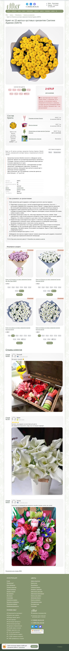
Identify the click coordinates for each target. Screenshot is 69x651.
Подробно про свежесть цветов (36, 239)
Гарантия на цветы (12, 600)
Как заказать (10, 593)
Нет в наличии (49, 93)
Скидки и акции (11, 591)
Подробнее (22, 647)
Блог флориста (11, 585)
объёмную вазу (22, 204)
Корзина (50, 5)
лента (23, 189)
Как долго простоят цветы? (18, 239)
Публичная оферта (12, 604)
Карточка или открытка (35, 138)
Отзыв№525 (8, 501)
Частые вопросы (11, 589)
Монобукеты (34, 585)
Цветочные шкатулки (36, 591)
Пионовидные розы (36, 602)
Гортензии (34, 606)
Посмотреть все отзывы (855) (14, 571)
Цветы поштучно (35, 581)
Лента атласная (33, 125)
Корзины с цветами (36, 589)
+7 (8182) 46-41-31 (32, 6)
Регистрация (55, 3)
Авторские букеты (36, 598)
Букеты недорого (35, 600)
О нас (8, 581)
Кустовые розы (35, 604)
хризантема (20, 187)
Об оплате (10, 595)
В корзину (19, 294)
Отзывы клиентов (14, 350)
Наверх (60, 646)
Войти (49, 3)
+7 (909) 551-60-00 (37, 623)
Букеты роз (34, 583)
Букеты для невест (36, 595)
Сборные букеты (35, 587)
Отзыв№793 (8, 418)
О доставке (10, 598)
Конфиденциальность (13, 606)
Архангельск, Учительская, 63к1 (39, 613)
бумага (19, 189)
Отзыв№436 (8, 355)
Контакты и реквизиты (13, 602)
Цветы (7, 187)
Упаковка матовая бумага (36, 118)
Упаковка (8, 189)
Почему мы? (10, 583)
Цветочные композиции (37, 593)
